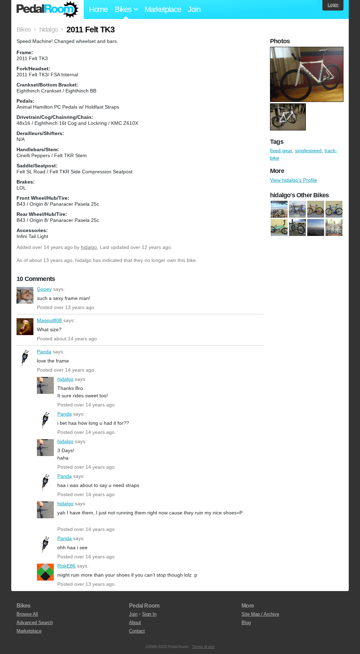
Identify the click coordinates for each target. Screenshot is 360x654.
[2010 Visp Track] (334, 209)
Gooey (25, 295)
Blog (246, 622)
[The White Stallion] (316, 227)
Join (194, 9)
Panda (25, 358)
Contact (137, 631)
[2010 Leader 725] (297, 209)
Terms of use (203, 647)
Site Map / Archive (260, 614)
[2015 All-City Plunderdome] (279, 209)
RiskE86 (45, 572)
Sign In (149, 614)
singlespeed (308, 150)
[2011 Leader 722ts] (297, 227)
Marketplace (162, 9)
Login (333, 4)
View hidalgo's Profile (293, 180)
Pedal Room (47, 9)
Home (98, 9)
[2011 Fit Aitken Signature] (279, 227)
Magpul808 (25, 326)
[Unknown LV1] (334, 227)
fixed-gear (281, 150)
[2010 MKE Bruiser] (316, 209)
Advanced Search (35, 622)
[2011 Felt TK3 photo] (307, 50)
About (135, 622)
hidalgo (89, 247)
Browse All (27, 614)
